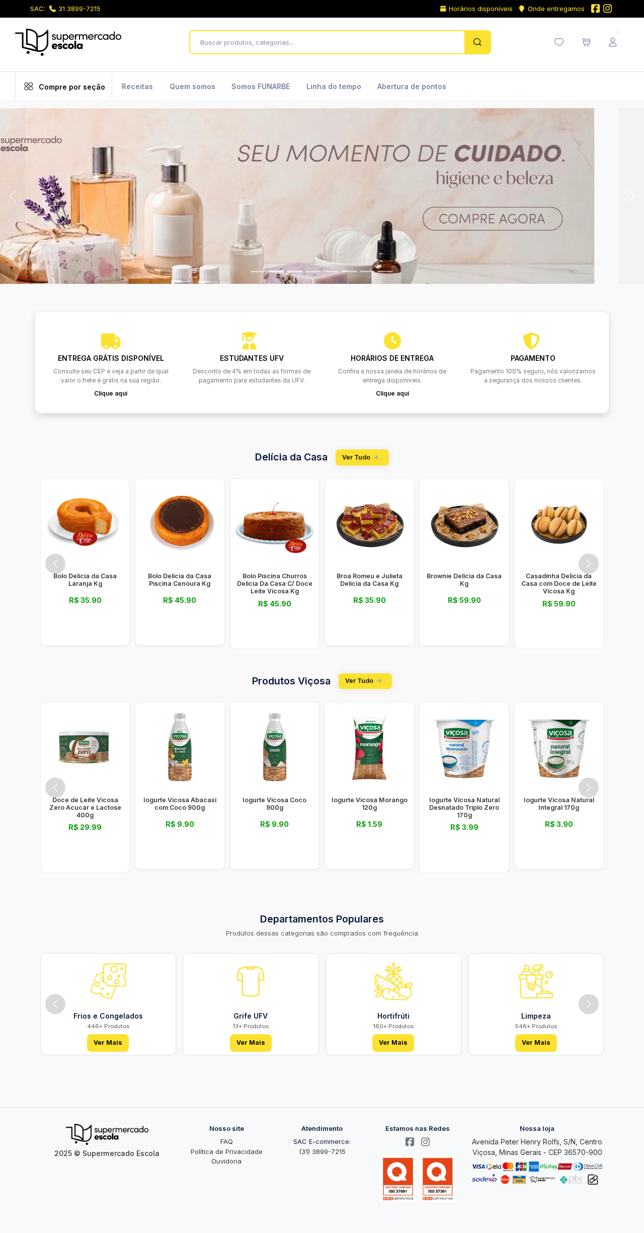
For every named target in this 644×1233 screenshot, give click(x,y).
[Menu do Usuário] (613, 42)
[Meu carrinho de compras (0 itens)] (586, 42)
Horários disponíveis (481, 9)
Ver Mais (108, 1042)
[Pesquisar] (477, 42)
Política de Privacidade (227, 1151)
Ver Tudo (356, 457)
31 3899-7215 (79, 9)
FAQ (226, 1141)
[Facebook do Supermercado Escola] (595, 9)
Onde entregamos (556, 9)
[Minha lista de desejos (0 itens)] (559, 42)
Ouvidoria (226, 1161)
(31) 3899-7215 (322, 1151)
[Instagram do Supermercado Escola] (608, 9)
